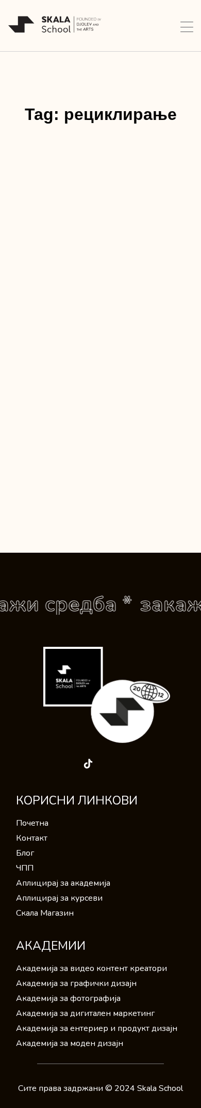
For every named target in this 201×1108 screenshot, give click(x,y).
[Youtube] (108, 763)
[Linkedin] (67, 763)
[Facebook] (26, 763)
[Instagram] (47, 763)
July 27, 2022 (40, 325)
